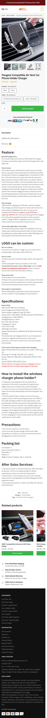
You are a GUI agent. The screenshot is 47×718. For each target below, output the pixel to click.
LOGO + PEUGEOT (31, 99)
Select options (17, 553)
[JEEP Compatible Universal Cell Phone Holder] (17, 526)
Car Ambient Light (8, 608)
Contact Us (6, 637)
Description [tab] (6, 133)
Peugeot (30, 497)
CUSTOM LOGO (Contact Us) (12, 99)
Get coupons (6, 631)
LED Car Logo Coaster (9, 611)
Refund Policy (7, 643)
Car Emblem (6, 614)
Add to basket (27, 108)
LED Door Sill (6, 599)
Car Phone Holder (21, 497)
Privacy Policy (7, 640)
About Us (5, 634)
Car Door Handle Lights (10, 620)
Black (5, 90)
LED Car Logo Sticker (9, 605)
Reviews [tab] (6, 144)
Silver (13, 90)
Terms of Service (8, 646)
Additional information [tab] (10, 138)
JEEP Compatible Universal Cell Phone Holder (16, 545)
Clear (3, 103)
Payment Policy (7, 652)
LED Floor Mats (7, 602)
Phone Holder (11, 15)
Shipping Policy (7, 649)
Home (3, 15)
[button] (40, 21)
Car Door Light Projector (10, 617)
